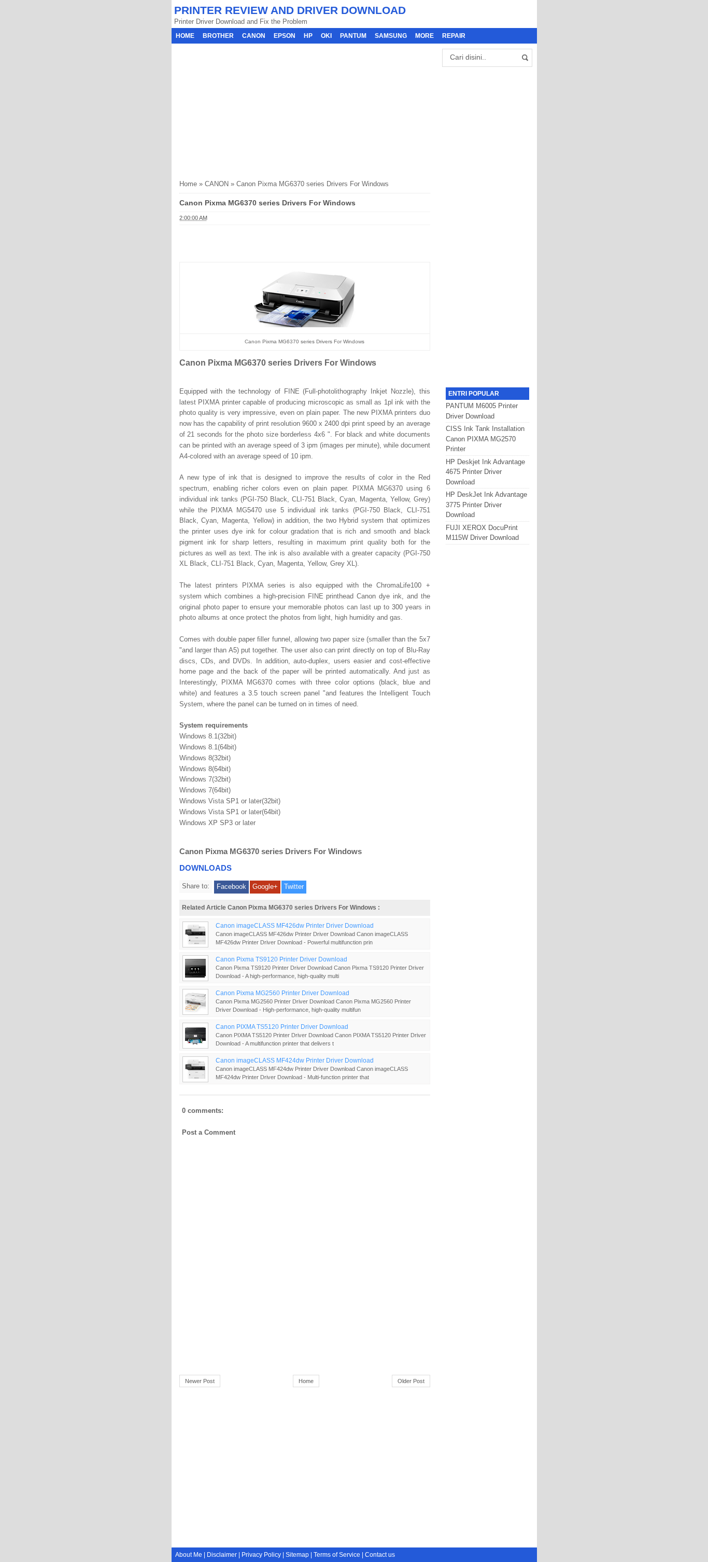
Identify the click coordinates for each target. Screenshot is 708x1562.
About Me (188, 1554)
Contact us (380, 1554)
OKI (326, 35)
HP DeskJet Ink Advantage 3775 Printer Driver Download (486, 505)
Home (185, 35)
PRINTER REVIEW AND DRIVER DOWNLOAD (290, 10)
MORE (424, 35)
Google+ (265, 886)
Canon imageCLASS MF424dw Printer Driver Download (295, 1060)
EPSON (284, 35)
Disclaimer (222, 1554)
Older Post (411, 1381)
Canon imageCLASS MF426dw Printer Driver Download (295, 925)
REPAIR (453, 35)
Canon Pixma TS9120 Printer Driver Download (281, 959)
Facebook (231, 886)
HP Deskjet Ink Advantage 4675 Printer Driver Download (485, 472)
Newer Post (200, 1381)
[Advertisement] (257, 108)
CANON (253, 35)
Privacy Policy (261, 1554)
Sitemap (297, 1554)
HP (308, 35)
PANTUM (353, 35)
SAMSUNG (391, 35)
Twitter (294, 886)
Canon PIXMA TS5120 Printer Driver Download (282, 1026)
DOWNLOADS (205, 867)
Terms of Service (337, 1554)
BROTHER (218, 35)
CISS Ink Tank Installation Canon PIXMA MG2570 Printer (485, 439)
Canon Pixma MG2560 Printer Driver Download (282, 992)
